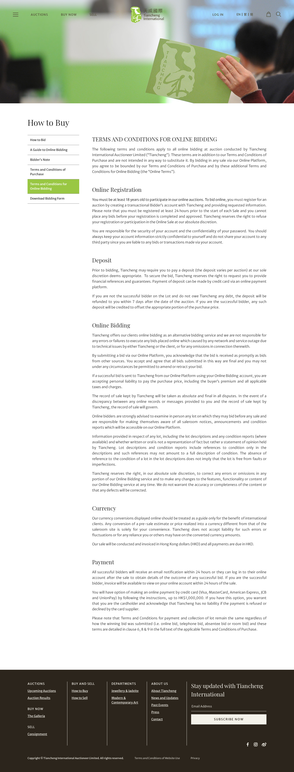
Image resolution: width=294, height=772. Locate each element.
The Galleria (36, 716)
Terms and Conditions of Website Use (157, 758)
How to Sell (80, 698)
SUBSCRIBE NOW (229, 719)
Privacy (195, 758)
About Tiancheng (163, 691)
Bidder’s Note (40, 160)
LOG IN (218, 15)
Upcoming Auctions (42, 691)
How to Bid (38, 140)
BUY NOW (69, 15)
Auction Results (39, 698)
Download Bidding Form (47, 198)
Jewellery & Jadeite (125, 691)
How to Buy (80, 691)
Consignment (37, 734)
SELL (93, 15)
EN (239, 14)
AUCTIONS (39, 15)
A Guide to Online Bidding (48, 150)
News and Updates (164, 698)
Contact (157, 719)
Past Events (159, 705)
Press (155, 712)
